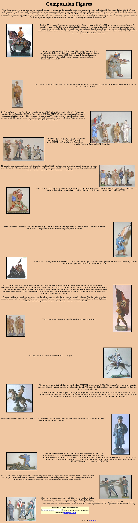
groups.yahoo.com (69, 513)
